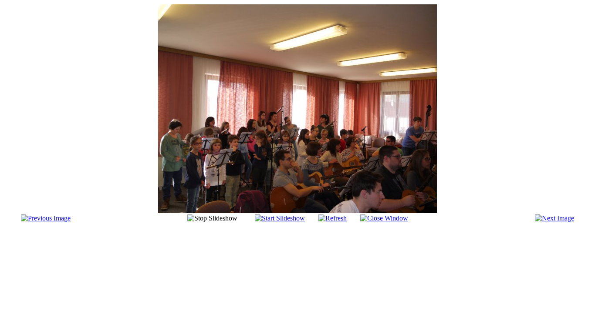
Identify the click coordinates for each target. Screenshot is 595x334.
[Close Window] (384, 218)
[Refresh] (332, 218)
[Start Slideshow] (280, 218)
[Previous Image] (46, 218)
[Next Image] (554, 218)
